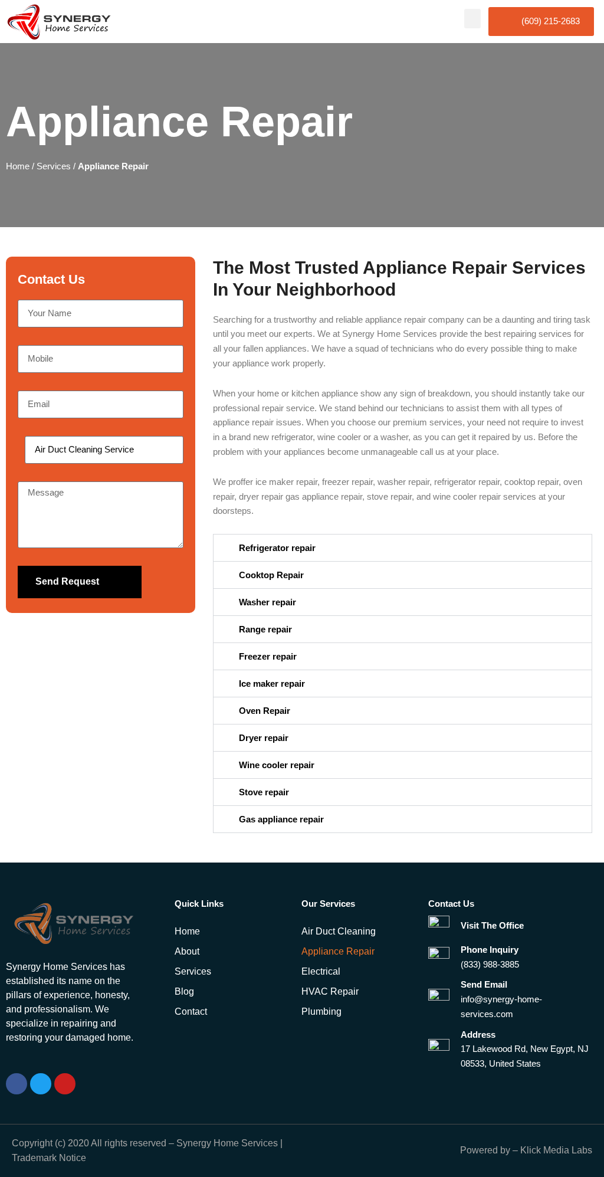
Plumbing (321, 1011)
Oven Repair (264, 711)
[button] (472, 18)
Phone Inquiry (489, 950)
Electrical (320, 971)
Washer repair (267, 602)
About (187, 951)
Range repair (265, 629)
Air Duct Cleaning (338, 931)
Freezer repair (268, 656)
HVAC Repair (330, 991)
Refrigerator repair (277, 548)
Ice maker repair (272, 683)
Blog (184, 991)
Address (478, 1035)
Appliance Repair (338, 951)
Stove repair (264, 792)
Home (17, 166)
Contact (191, 1011)
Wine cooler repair (276, 765)
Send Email (484, 984)
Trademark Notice (49, 1158)
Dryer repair (263, 738)
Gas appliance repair (281, 819)
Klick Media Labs (556, 1150)
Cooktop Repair (271, 575)
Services (54, 166)
